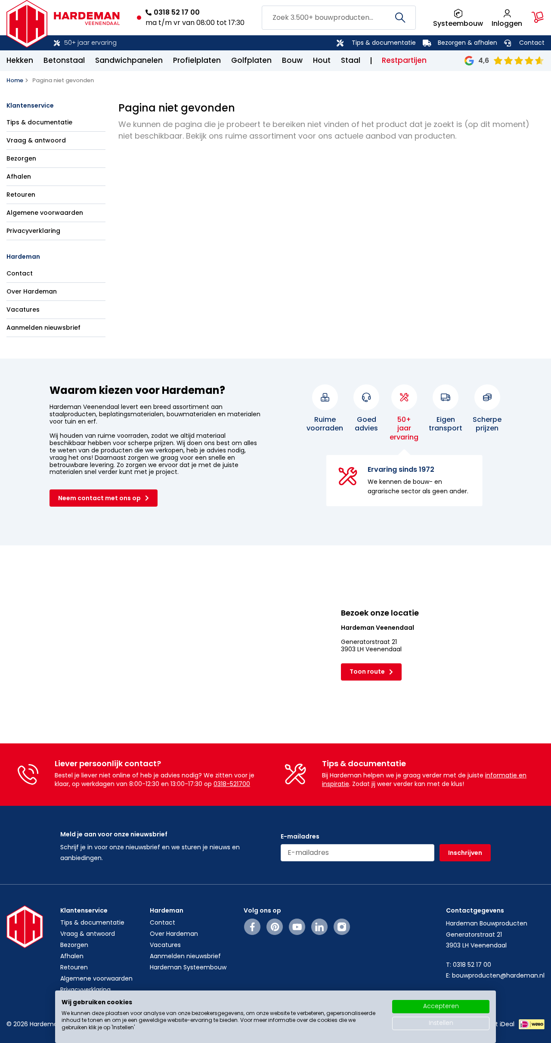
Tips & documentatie (384, 42)
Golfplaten (251, 60)
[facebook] (252, 926)
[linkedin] (319, 926)
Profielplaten (197, 60)
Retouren (20, 194)
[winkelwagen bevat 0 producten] (538, 17)
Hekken (19, 60)
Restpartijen (404, 60)
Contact (532, 42)
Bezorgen (21, 158)
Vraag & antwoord (36, 140)
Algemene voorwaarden (44, 212)
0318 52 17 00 (177, 12)
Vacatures (23, 309)
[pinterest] (275, 926)
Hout (322, 60)
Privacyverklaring (33, 230)
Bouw (292, 60)
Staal (350, 60)
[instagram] (341, 926)
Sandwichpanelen (129, 60)
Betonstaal (64, 60)
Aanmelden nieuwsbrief (43, 327)
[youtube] (297, 926)
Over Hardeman (31, 291)
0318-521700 (232, 784)
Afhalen (18, 176)
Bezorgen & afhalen (467, 42)
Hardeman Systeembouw (188, 967)
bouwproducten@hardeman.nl (498, 975)
